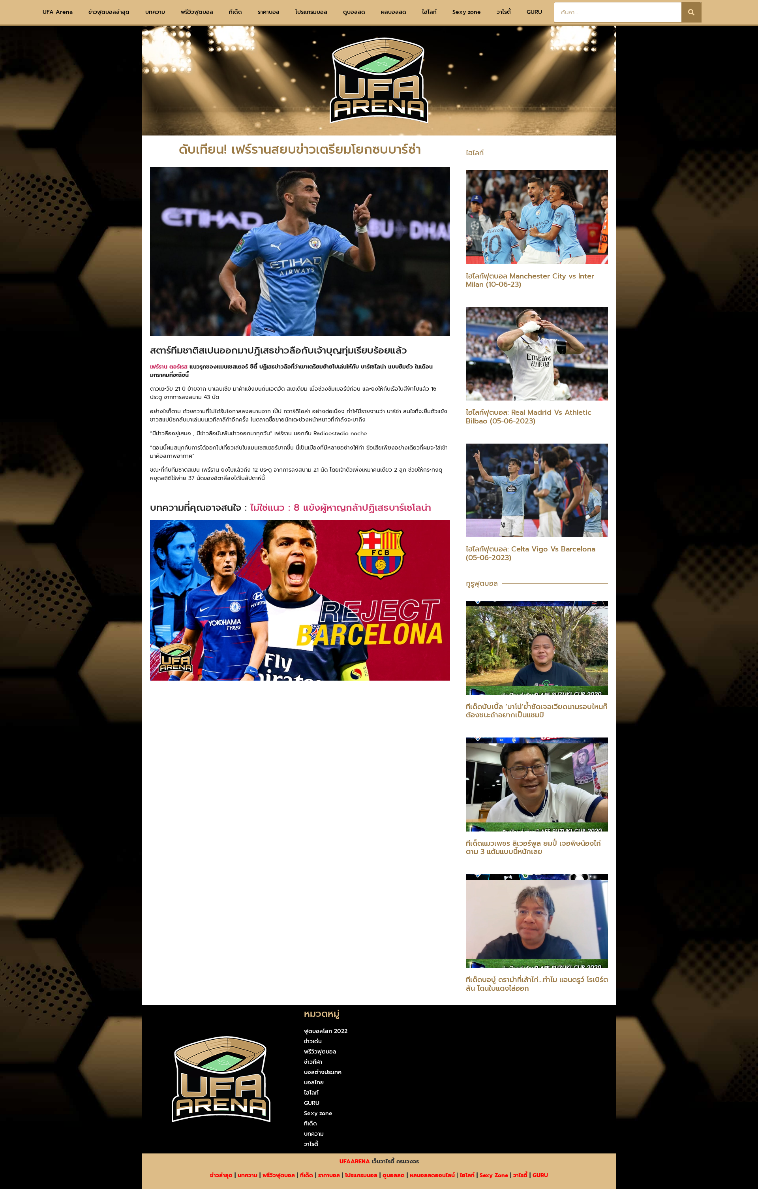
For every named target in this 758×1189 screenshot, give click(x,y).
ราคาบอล (269, 12)
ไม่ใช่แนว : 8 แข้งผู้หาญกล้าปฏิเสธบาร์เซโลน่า (340, 507)
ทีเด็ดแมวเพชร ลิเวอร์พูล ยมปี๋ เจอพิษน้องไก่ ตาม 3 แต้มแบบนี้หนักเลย (533, 848)
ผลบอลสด (393, 12)
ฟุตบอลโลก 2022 (325, 1031)
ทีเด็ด (235, 12)
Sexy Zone (494, 1175)
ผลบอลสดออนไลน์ (432, 1175)
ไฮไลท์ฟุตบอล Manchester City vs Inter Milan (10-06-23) (530, 280)
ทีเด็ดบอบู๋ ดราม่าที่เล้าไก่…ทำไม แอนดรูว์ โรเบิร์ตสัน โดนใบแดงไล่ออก (537, 984)
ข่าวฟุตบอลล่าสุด (108, 12)
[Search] (691, 12)
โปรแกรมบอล (311, 12)
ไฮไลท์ (429, 12)
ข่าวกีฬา (313, 1062)
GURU (534, 12)
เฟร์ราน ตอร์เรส (169, 367)
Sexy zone (466, 12)
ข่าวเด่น (313, 1041)
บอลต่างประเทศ (322, 1072)
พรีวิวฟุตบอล (197, 12)
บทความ (155, 12)
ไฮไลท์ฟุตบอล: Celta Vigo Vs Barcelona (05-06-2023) (530, 553)
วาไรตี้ (504, 12)
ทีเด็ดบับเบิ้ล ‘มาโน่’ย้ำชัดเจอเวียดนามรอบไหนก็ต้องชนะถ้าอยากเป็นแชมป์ (537, 711)
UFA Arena (58, 12)
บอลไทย (314, 1082)
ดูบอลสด (354, 12)
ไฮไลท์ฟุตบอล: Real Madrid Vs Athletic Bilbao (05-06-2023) (528, 417)
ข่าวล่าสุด (221, 1175)
